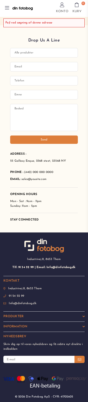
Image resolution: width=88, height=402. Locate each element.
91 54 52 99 (16, 295)
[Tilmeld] (79, 359)
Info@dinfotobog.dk (22, 303)
